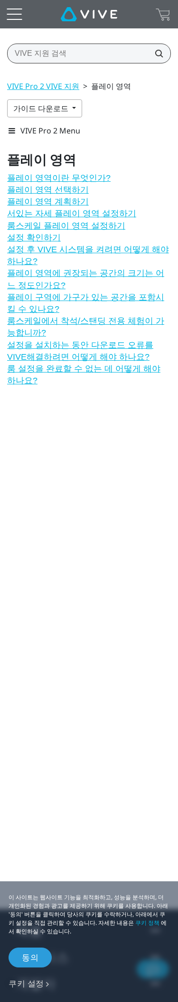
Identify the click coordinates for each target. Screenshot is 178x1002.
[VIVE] (89, 14)
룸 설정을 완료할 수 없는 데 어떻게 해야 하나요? (83, 374)
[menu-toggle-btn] (14, 14)
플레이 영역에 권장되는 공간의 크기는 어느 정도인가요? (85, 279)
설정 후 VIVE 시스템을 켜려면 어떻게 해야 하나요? (88, 255)
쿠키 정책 (147, 923)
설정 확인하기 (34, 237)
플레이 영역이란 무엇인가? (59, 178)
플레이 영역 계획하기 (48, 201)
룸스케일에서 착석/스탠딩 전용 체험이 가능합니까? (85, 326)
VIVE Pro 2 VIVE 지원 (43, 86)
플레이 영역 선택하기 (48, 190)
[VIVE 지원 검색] (156, 53)
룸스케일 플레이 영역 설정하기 (66, 226)
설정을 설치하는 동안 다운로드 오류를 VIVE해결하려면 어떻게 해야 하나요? (80, 351)
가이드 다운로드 (41, 108)
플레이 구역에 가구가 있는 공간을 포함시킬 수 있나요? (85, 303)
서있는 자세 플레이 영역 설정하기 (71, 213)
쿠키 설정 (26, 983)
